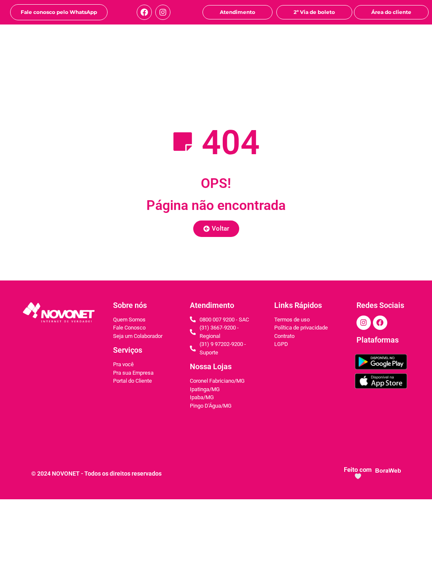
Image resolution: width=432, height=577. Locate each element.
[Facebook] (144, 12)
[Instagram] (162, 12)
